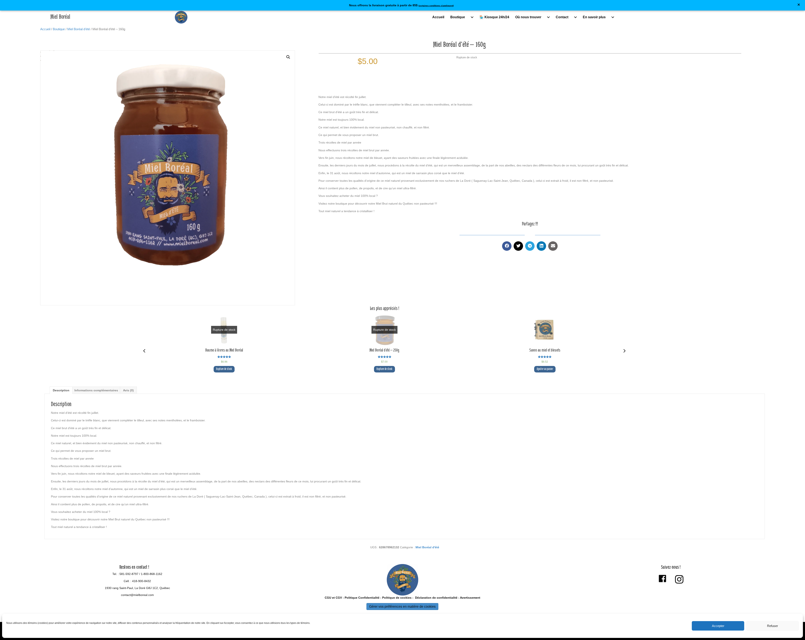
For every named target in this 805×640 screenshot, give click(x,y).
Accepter (718, 626)
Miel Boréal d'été (78, 29)
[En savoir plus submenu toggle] (613, 17)
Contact (562, 17)
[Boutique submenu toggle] (472, 17)
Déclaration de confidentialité (435, 597)
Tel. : (115, 574)
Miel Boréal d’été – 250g (224, 350)
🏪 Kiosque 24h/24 (494, 17)
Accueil (438, 17)
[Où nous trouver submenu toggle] (548, 17)
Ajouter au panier (384, 369)
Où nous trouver (528, 17)
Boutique (457, 17)
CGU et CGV (333, 597)
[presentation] (144, 351)
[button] (799, 5)
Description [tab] (61, 390)
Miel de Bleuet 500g (545, 350)
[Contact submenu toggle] (575, 17)
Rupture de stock (224, 369)
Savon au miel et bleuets (384, 350)
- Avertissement (468, 597)
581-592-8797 (128, 574)
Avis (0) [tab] (128, 390)
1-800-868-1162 (151, 574)
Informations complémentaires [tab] (96, 390)
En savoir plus (594, 17)
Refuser (772, 626)
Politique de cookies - (397, 597)
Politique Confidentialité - (363, 597)
